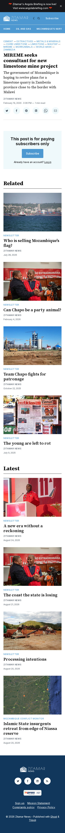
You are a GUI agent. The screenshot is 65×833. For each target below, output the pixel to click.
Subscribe (52, 18)
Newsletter (11, 235)
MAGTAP (52, 44)
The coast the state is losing (30, 595)
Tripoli (32, 820)
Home (6, 29)
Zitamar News (12, 99)
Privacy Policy (46, 807)
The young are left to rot (27, 443)
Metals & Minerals (48, 41)
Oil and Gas (23, 29)
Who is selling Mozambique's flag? (31, 243)
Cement (8, 41)
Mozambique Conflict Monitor (23, 718)
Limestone (37, 44)
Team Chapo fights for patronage (24, 377)
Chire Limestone (16, 44)
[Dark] (34, 18)
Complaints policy (23, 807)
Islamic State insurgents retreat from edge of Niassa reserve (30, 728)
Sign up (20, 803)
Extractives (25, 41)
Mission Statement (38, 803)
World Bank (44, 47)
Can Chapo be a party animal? (32, 310)
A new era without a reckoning (23, 528)
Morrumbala (24, 47)
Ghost (53, 816)
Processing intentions (24, 659)
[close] (61, 6)
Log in (47, 162)
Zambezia (9, 49)
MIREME (7, 47)
